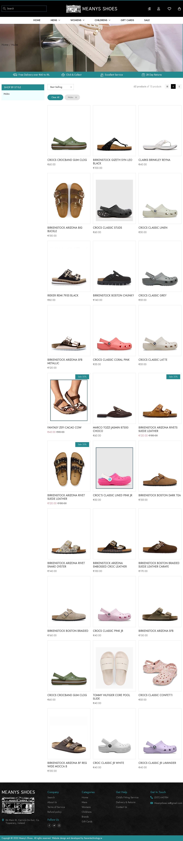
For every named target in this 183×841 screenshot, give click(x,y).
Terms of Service (56, 807)
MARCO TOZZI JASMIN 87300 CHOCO (110, 429)
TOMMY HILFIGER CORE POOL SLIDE (111, 697)
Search (51, 797)
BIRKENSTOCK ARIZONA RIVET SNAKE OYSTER (66, 565)
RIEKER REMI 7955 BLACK (62, 295)
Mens (84, 802)
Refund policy (54, 812)
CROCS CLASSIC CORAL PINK (111, 360)
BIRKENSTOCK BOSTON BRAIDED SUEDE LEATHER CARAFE (159, 565)
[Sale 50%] (68, 400)
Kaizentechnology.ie (93, 838)
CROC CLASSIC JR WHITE (108, 763)
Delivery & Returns (125, 802)
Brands (85, 816)
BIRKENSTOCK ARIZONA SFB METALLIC (64, 361)
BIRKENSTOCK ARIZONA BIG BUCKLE (64, 229)
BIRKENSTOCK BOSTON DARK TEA (160, 495)
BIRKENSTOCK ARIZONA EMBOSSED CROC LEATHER (110, 565)
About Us (52, 802)
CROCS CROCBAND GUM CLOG (67, 160)
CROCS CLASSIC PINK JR (108, 631)
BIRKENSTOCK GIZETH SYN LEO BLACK (112, 161)
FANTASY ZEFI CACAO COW (64, 428)
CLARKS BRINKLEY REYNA (154, 160)
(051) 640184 (161, 797)
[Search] (4, 8)
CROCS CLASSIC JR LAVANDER (157, 763)
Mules (7, 93)
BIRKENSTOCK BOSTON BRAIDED (67, 631)
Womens (86, 807)
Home (5, 45)
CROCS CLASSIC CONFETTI (155, 695)
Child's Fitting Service (127, 797)
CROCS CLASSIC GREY (152, 295)
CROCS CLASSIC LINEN (153, 228)
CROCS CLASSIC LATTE (153, 360)
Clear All (55, 97)
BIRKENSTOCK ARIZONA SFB (156, 631)
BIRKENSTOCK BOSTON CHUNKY (113, 295)
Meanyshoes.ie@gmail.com (168, 803)
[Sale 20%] (160, 400)
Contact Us (121, 807)
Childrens (87, 812)
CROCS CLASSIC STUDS (107, 228)
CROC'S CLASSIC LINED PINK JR (112, 495)
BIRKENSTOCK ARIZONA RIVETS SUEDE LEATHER (158, 429)
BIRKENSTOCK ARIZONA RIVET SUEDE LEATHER (66, 497)
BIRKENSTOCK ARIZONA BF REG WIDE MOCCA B (67, 764)
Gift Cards (87, 821)
